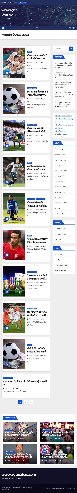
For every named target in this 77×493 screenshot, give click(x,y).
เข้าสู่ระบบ (58, 254)
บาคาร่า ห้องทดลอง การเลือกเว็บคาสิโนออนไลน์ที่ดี (64, 75)
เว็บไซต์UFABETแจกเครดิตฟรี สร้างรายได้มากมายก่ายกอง (37, 315)
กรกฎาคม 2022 (60, 160)
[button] (70, 28)
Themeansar (5, 489)
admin (44, 173)
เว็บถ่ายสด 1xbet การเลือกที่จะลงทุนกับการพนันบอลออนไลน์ (62, 104)
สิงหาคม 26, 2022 (49, 460)
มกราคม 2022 (60, 192)
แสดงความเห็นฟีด (61, 265)
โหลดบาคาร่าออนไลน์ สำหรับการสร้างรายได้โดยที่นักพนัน (37, 278)
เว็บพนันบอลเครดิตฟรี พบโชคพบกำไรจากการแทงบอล (60, 488)
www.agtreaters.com (19, 474)
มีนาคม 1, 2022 (34, 319)
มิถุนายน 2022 (60, 165)
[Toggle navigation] (36, 28)
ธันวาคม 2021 (60, 197)
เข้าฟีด (57, 260)
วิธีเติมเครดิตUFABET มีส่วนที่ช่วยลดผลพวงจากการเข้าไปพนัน (37, 242)
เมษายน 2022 (60, 176)
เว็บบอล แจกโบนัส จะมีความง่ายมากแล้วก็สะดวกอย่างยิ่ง (63, 85)
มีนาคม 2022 (59, 181)
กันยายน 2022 (60, 149)
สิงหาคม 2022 (60, 155)
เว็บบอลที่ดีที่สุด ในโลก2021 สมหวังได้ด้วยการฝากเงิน (37, 205)
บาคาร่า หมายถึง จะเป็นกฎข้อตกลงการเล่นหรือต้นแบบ (63, 65)
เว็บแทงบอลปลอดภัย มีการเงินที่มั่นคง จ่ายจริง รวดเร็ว (37, 58)
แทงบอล (29, 51)
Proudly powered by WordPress (11, 487)
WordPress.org (60, 270)
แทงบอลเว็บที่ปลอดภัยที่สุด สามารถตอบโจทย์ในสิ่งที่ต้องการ (64, 95)
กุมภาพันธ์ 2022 (60, 187)
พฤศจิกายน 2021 (61, 203)
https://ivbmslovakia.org (63, 116)
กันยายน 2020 (60, 213)
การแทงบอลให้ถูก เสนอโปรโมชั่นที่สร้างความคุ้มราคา (37, 95)
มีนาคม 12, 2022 (34, 62)
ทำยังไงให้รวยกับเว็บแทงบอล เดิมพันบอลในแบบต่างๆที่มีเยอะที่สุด (37, 351)
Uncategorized (32, 88)
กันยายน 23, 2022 (12, 438)
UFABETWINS (31, 199)
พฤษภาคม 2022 (61, 171)
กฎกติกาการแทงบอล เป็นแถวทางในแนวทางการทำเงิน (37, 169)
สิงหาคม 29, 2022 (12, 460)
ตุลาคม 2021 (59, 208)
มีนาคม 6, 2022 (34, 173)
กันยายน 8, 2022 (49, 438)
